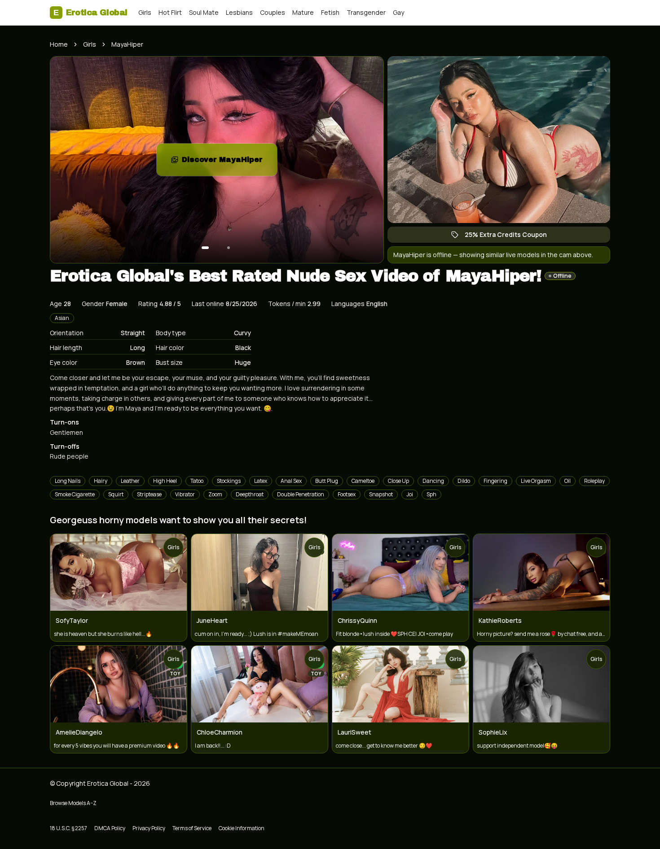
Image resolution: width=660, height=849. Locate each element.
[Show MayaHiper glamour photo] (228, 248)
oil (567, 481)
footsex (347, 494)
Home (59, 44)
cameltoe (363, 481)
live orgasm (536, 481)
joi (409, 494)
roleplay (594, 481)
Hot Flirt (170, 12)
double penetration (300, 494)
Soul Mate (204, 12)
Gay (398, 12)
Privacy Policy (148, 828)
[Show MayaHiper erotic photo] (205, 248)
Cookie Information (241, 828)
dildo (464, 481)
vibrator (185, 494)
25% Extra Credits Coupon (510, 236)
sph (431, 494)
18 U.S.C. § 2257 (68, 828)
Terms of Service (191, 828)
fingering (495, 481)
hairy (100, 481)
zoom (215, 494)
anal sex (291, 481)
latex (260, 481)
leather (130, 481)
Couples (272, 12)
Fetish (330, 12)
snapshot (381, 494)
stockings (229, 481)
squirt (115, 494)
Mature (303, 12)
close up (398, 481)
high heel (165, 481)
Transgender (366, 12)
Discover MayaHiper (229, 162)
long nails (67, 481)
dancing (433, 481)
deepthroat (250, 494)
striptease (149, 494)
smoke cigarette (75, 494)
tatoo (196, 481)
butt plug (326, 481)
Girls (144, 12)
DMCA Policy (109, 828)
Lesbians (239, 12)
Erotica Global (90, 12)
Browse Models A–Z (73, 803)
